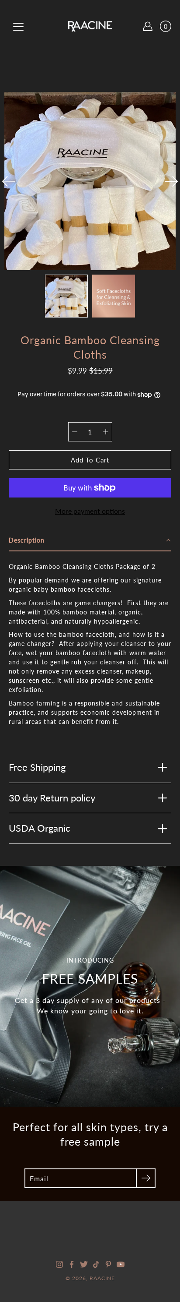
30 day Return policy (52, 798)
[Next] (171, 181)
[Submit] (146, 1178)
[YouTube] (121, 1264)
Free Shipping (37, 767)
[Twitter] (84, 1264)
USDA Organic (39, 828)
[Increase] (105, 431)
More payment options (90, 511)
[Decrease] (74, 431)
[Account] (148, 26)
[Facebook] (72, 1264)
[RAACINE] (90, 26)
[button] (90, 540)
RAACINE (102, 1278)
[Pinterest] (108, 1264)
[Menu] (18, 27)
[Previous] (8, 181)
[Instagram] (59, 1264)
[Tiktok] (96, 1264)
